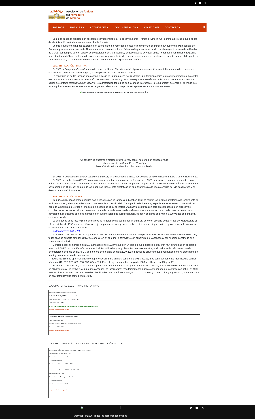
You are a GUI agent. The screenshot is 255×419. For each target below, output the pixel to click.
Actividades (98, 27)
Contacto (171, 27)
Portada (58, 27)
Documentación (125, 27)
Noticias (76, 27)
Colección (151, 27)
